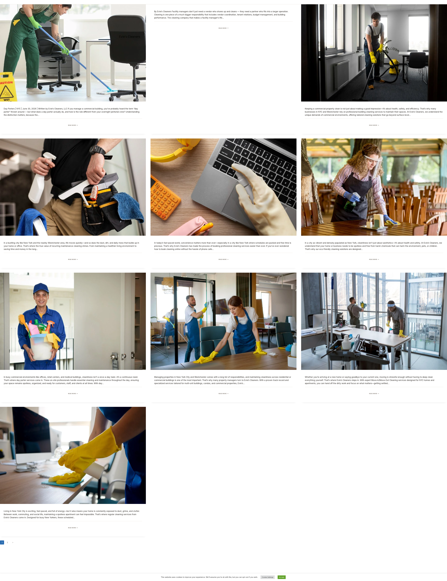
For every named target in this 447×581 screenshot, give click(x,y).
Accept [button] (281, 577)
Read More (73, 125)
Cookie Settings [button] (267, 577)
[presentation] (73, 53)
